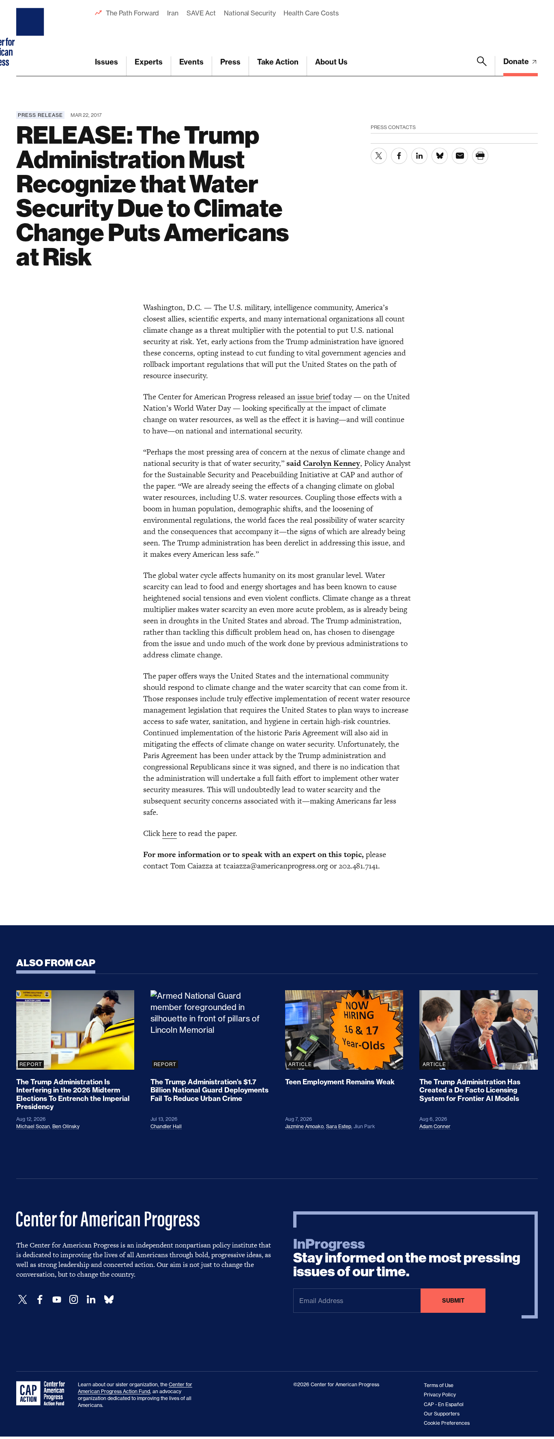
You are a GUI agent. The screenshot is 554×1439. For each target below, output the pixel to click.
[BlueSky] (108, 1299)
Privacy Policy (440, 1395)
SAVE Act (201, 13)
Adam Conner (435, 1126)
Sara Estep (338, 1126)
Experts (149, 62)
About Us (331, 62)
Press (230, 62)
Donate (516, 61)
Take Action (277, 62)
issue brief (314, 396)
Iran (172, 13)
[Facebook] (39, 1299)
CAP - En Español (444, 1404)
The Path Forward (132, 13)
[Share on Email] (460, 156)
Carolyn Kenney (331, 463)
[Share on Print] (480, 156)
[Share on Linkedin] (419, 156)
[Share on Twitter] (379, 156)
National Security (249, 13)
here (169, 833)
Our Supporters (442, 1414)
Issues (106, 62)
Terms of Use (438, 1385)
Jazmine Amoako (304, 1126)
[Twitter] (22, 1299)
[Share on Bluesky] (440, 156)
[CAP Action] (43, 1393)
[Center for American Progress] (31, 38)
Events (191, 62)
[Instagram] (73, 1299)
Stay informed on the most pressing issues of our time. (406, 1258)
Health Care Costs (310, 13)
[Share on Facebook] (399, 156)
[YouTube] (56, 1299)
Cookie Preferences (447, 1423)
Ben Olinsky (65, 1126)
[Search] (482, 66)
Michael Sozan (33, 1126)
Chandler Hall (166, 1126)
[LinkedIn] (90, 1299)
